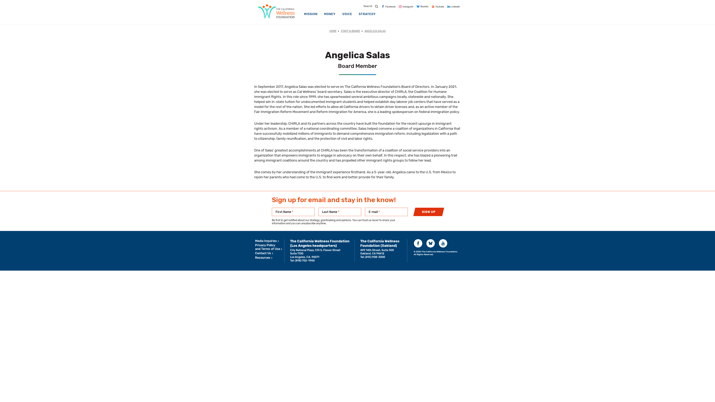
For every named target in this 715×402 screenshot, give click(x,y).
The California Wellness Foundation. (440, 252)
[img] (388, 6)
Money (330, 14)
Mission (310, 14)
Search (367, 6)
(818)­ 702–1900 (305, 260)
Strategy (367, 14)
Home (332, 31)
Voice (347, 14)
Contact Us (263, 253)
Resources (262, 257)
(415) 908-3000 (375, 257)
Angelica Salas (375, 31)
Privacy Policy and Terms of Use (267, 247)
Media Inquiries (266, 241)
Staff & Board (350, 31)
